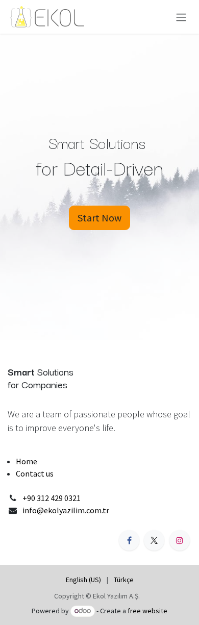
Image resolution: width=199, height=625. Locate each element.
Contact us (35, 473)
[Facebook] (129, 540)
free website (147, 610)
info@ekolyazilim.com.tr (65, 510)
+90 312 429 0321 (51, 498)
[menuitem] (83, 580)
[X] (154, 540)
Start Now (99, 217)
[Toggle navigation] (181, 17)
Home (26, 461)
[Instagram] (179, 540)
